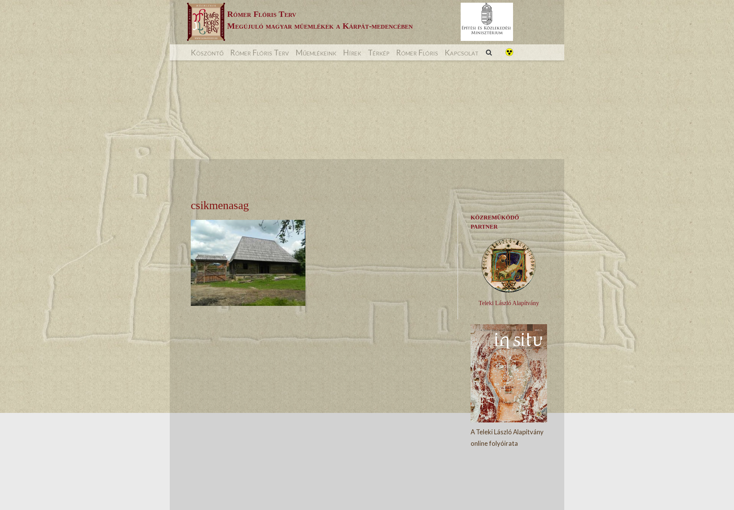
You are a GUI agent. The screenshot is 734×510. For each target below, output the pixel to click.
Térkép (379, 52)
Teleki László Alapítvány (509, 303)
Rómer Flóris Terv (259, 52)
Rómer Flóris (417, 52)
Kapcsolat (462, 52)
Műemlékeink (316, 52)
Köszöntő (207, 52)
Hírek (352, 52)
